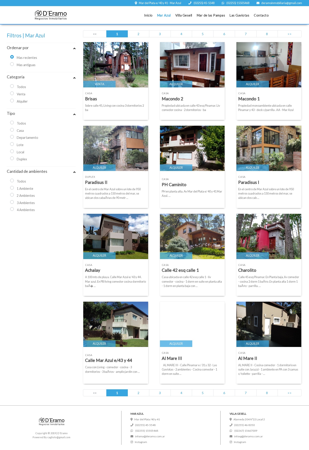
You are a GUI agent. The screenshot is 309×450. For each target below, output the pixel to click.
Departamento (27, 138)
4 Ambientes (26, 210)
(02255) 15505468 (237, 3)
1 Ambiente (25, 188)
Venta (21, 94)
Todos (21, 87)
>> (290, 34)
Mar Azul (164, 15)
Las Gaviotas (239, 15)
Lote (20, 145)
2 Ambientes (26, 195)
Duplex (22, 159)
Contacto (261, 15)
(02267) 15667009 (245, 430)
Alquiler (22, 101)
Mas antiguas (26, 65)
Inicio (148, 15)
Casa (20, 130)
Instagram (141, 442)
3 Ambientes (26, 203)
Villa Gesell (183, 15)
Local (20, 152)
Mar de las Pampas (211, 15)
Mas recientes (27, 58)
